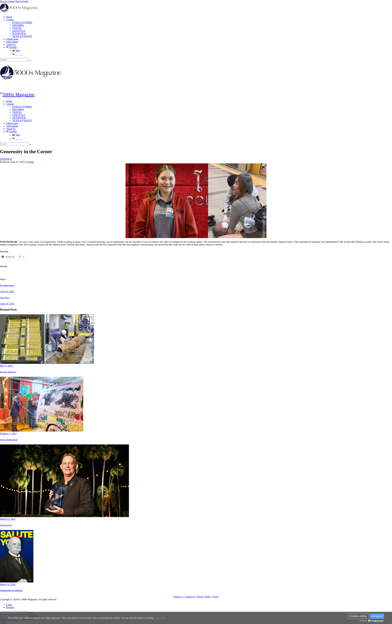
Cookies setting (358, 616)
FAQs (216, 596)
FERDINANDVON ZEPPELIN (11, 591)
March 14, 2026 (7, 584)
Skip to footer (21, 1)
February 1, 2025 (8, 433)
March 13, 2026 (7, 519)
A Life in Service (6, 525)
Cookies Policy (160, 618)
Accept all (377, 616)
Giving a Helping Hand (8, 440)
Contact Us (190, 596)
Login (9, 604)
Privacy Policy (204, 596)
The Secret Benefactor (8, 372)
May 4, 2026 (6, 365)
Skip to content (7, 1)
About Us (178, 596)
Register (10, 607)
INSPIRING (6, 159)
